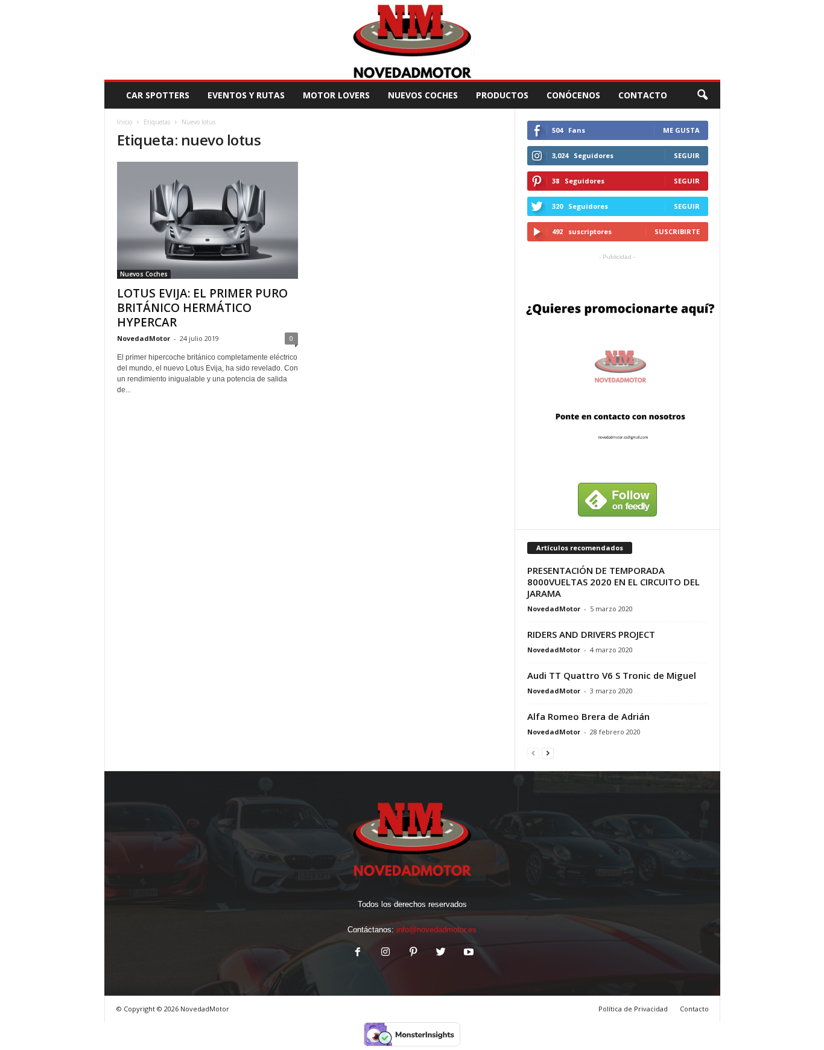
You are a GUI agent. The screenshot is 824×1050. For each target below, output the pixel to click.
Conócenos (573, 95)
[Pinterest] (413, 953)
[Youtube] (467, 953)
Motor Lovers (336, 95)
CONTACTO (642, 95)
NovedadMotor (143, 338)
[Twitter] (441, 953)
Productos (502, 95)
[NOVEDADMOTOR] (412, 40)
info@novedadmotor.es (436, 929)
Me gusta (681, 130)
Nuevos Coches (423, 95)
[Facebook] (358, 953)
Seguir (687, 155)
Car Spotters (157, 95)
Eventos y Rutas (246, 95)
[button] (702, 95)
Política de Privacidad (633, 1008)
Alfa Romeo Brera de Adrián (588, 716)
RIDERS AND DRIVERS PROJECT (591, 634)
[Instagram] (385, 953)
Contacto (694, 1008)
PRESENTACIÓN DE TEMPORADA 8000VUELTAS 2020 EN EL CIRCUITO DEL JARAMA (613, 581)
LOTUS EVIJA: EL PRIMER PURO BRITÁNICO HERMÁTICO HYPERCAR (202, 307)
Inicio (124, 122)
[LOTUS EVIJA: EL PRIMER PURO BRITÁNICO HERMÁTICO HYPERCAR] (207, 220)
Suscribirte (677, 231)
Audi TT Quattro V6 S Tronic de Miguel (611, 675)
